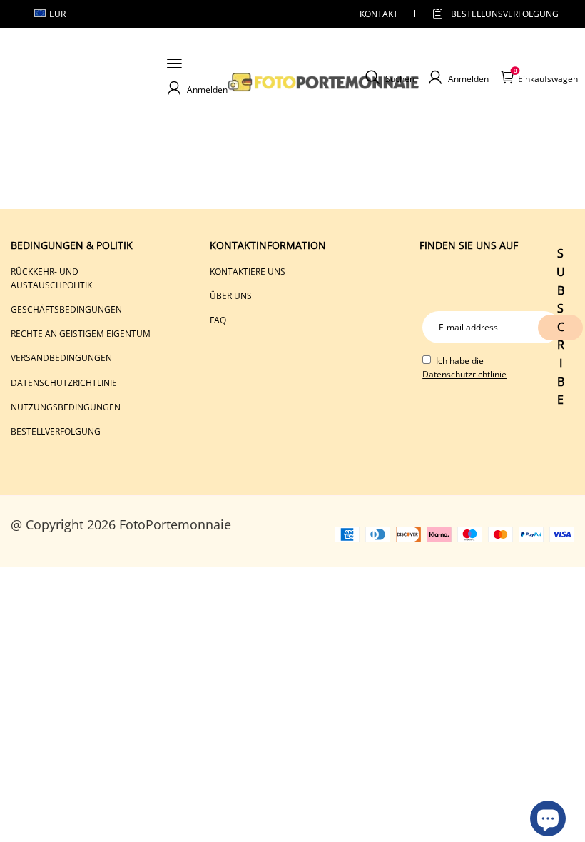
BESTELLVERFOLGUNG (56, 431)
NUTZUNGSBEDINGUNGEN (66, 407)
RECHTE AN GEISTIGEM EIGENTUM (81, 334)
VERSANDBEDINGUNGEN (61, 358)
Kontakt (379, 14)
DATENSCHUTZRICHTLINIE (64, 383)
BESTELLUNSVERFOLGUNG (492, 14)
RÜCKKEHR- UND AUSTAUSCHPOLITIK (51, 278)
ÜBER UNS (231, 296)
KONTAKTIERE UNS (247, 271)
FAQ (218, 320)
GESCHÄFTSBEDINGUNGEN (66, 309)
